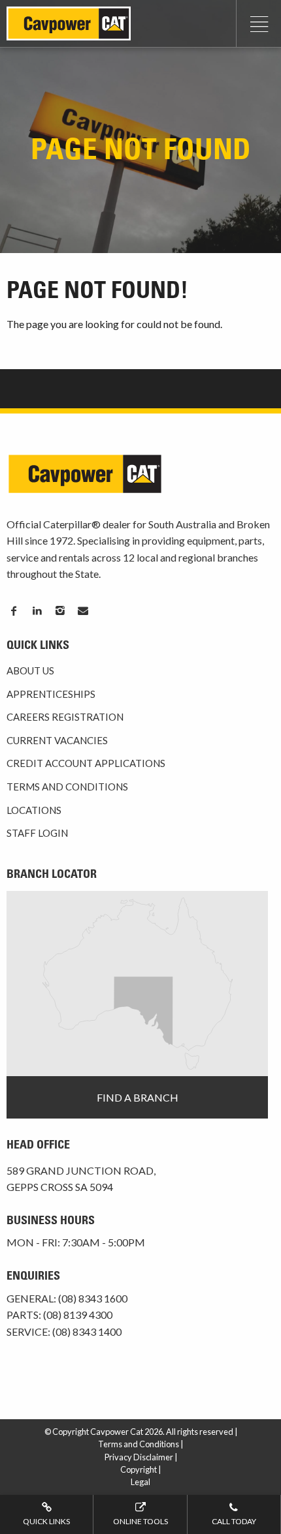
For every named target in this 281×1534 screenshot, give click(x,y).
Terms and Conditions (67, 786)
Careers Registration (65, 717)
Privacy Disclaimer (139, 1457)
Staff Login (37, 833)
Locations (34, 810)
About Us (30, 670)
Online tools (140, 1521)
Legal (140, 1482)
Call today (234, 1521)
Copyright (138, 1469)
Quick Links (46, 1521)
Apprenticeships (51, 694)
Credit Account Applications (86, 763)
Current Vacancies (57, 740)
